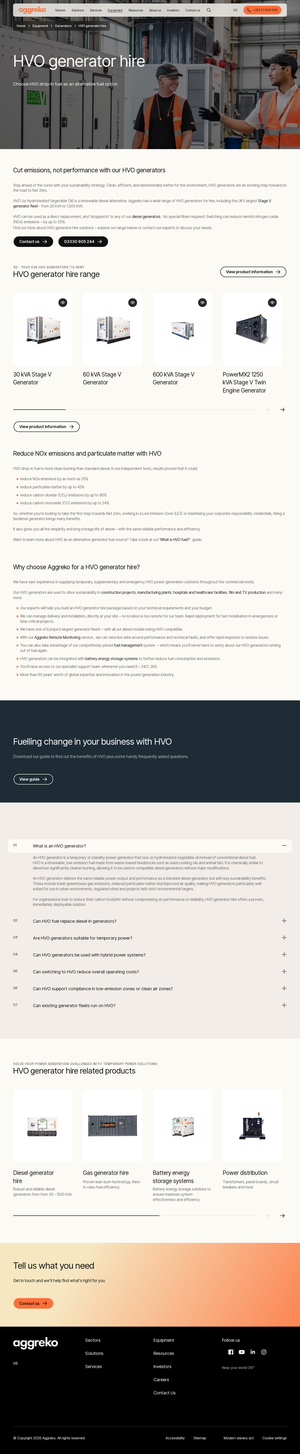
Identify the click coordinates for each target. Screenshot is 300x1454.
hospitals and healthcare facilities (199, 592)
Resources (164, 1353)
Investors (163, 1366)
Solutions (94, 1353)
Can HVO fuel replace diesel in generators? (75, 921)
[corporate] (32, 10)
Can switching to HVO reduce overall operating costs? (86, 971)
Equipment (40, 26)
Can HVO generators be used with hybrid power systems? (89, 955)
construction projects (118, 592)
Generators (63, 26)
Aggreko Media (241, 1352)
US (235, 10)
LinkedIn (252, 1352)
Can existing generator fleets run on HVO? (74, 1005)
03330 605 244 (79, 241)
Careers (161, 1379)
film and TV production (247, 592)
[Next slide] (282, 409)
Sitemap (199, 1438)
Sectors (93, 1340)
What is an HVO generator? (59, 846)
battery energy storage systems (111, 659)
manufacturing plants (154, 592)
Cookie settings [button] (274, 1438)
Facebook (230, 1352)
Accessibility (175, 1438)
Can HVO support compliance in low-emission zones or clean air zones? (103, 988)
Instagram (263, 1352)
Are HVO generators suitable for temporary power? (82, 938)
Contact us (29, 241)
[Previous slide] (268, 409)
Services (93, 1366)
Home (21, 26)
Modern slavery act (239, 1438)
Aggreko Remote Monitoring (57, 637)
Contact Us (165, 1392)
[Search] (208, 10)
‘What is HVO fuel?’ (174, 539)
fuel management (128, 645)
